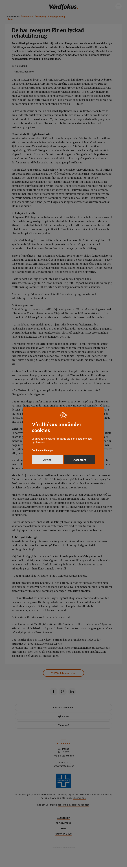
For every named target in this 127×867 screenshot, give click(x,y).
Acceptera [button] (79, 459)
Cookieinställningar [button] (42, 450)
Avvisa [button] (47, 459)
